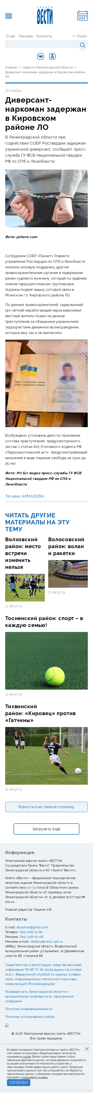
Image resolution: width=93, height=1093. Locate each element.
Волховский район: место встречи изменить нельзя (23, 553)
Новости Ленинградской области (48, 67)
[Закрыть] (87, 1049)
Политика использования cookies (30, 1016)
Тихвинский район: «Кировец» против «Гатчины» (40, 713)
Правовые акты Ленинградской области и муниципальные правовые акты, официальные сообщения (39, 996)
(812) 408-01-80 (31, 932)
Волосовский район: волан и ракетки (66, 546)
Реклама (26, 36)
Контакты (44, 36)
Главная (11, 67)
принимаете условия (35, 1077)
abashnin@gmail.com (32, 927)
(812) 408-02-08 (31, 937)
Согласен (19, 1082)
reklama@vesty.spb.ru (46, 941)
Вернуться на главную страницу (46, 807)
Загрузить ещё (46, 829)
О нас (10, 36)
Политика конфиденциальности (28, 1009)
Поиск (82, 36)
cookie (27, 1056)
